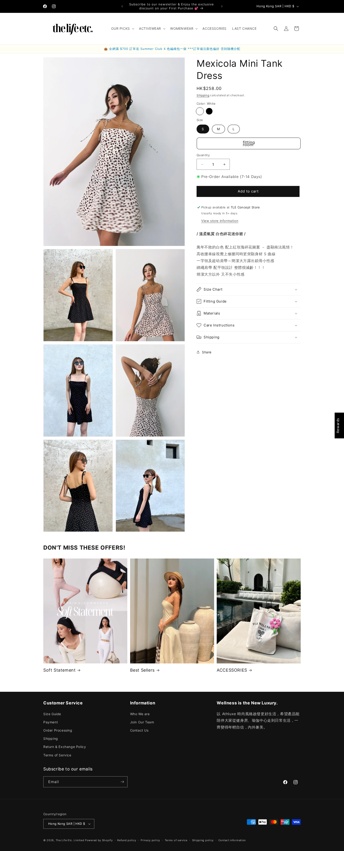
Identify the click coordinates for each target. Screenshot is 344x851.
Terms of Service (57, 755)
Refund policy (126, 840)
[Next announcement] (222, 6)
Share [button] (207, 352)
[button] (122, 28)
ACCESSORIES (232, 670)
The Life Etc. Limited (70, 840)
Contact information (232, 840)
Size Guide (52, 714)
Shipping (203, 95)
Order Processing (57, 730)
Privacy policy (150, 840)
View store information (219, 221)
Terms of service (176, 840)
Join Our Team (142, 722)
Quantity (203, 155)
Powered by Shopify (99, 840)
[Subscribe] (122, 781)
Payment (50, 722)
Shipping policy (203, 840)
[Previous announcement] (122, 6)
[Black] (209, 111)
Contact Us (139, 730)
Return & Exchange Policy (64, 747)
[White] (200, 111)
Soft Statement (59, 670)
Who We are (140, 714)
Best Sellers (142, 670)
